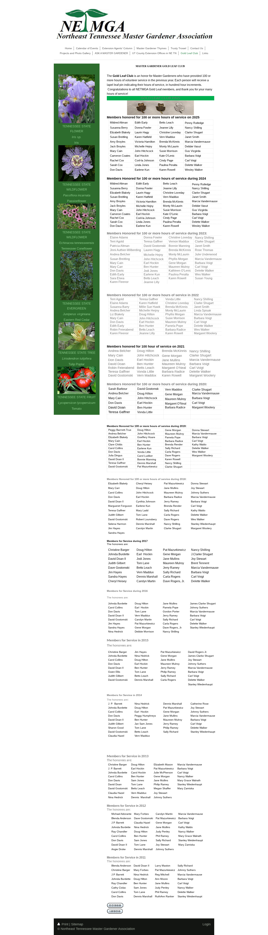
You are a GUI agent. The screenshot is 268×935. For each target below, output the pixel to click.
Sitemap (77, 924)
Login (207, 924)
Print (65, 924)
